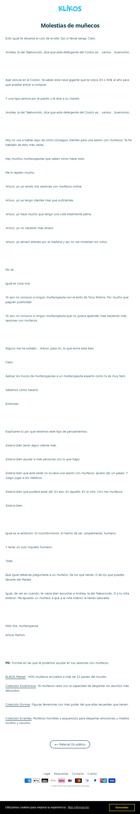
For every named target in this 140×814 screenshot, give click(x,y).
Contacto (78, 773)
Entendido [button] (122, 807)
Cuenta (92, 773)
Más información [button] (78, 807)
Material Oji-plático (71, 744)
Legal (47, 773)
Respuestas (61, 773)
